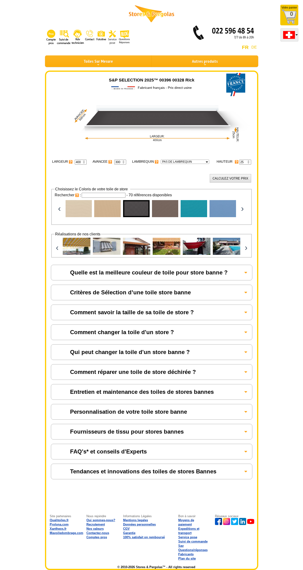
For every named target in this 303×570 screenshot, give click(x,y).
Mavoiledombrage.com (66, 533)
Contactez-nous (97, 533)
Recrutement (95, 524)
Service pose (187, 537)
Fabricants (186, 554)
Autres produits (205, 61)
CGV (126, 528)
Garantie (129, 533)
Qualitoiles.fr (59, 520)
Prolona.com (59, 524)
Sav (181, 546)
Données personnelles (139, 524)
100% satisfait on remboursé (144, 537)
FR (245, 47)
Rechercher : (68, 195)
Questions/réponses (193, 550)
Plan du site (187, 558)
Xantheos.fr (58, 528)
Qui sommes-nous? (100, 520)
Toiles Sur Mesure (98, 61)
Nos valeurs (95, 528)
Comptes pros (96, 537)
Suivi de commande (193, 541)
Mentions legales (135, 520)
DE (254, 47)
